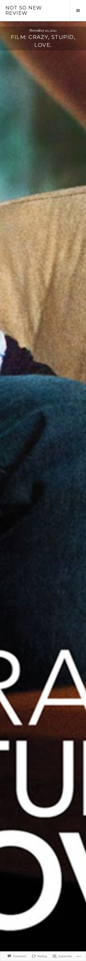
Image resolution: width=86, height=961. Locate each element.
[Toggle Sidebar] (78, 10)
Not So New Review (23, 10)
